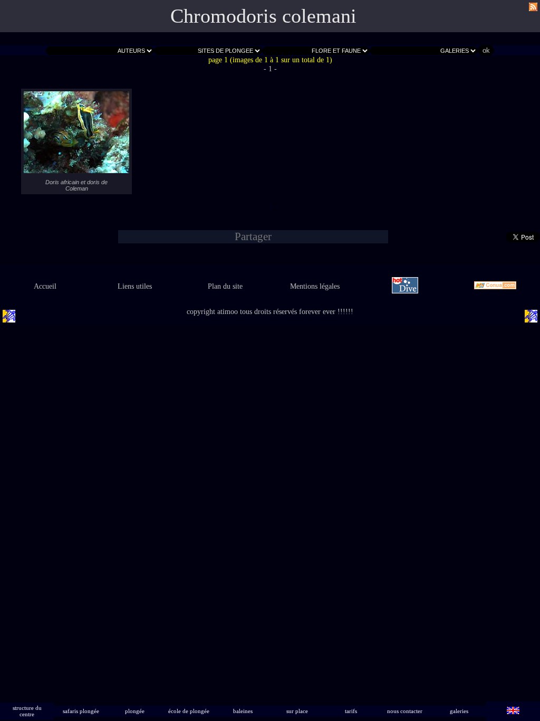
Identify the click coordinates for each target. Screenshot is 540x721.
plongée (134, 711)
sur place (297, 711)
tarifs (351, 711)
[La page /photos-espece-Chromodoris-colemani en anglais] (513, 711)
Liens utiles (135, 286)
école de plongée (188, 711)
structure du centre (27, 711)
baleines (243, 711)
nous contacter (404, 711)
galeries (459, 711)
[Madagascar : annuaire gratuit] (495, 286)
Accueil (45, 286)
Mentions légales (315, 286)
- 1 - (270, 68)
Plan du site (225, 286)
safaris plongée (81, 711)
